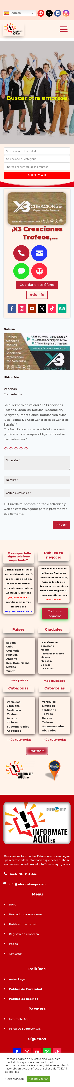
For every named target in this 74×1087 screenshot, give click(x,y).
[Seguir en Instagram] (22, 308)
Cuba (8, 646)
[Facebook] (57, 13)
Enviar (61, 525)
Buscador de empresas (25, 914)
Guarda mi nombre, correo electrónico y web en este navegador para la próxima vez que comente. (35, 508)
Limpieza (12, 706)
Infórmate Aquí (20, 1019)
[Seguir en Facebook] (12, 308)
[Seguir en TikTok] (52, 308)
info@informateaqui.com (18, 611)
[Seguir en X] (42, 308)
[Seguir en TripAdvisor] (62, 308)
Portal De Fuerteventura (25, 1028)
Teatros (10, 714)
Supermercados (16, 726)
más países (19, 680)
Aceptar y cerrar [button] (38, 1078)
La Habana (46, 668)
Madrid (44, 649)
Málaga (44, 657)
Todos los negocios (55, 614)
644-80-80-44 (23, 874)
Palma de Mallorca (51, 653)
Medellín (45, 660)
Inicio (12, 904)
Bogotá (44, 664)
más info (37, 295)
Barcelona (46, 645)
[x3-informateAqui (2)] (37, 369)
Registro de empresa (24, 934)
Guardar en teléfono (37, 285)
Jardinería (12, 710)
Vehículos (12, 701)
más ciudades (54, 681)
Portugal (11, 654)
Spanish (15, 13)
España (10, 642)
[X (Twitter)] (49, 13)
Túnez (9, 671)
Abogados (12, 730)
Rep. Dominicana (16, 662)
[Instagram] (66, 13)
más (11, 739)
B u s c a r (37, 175)
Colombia (12, 650)
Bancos (10, 718)
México (10, 667)
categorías (22, 739)
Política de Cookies (23, 999)
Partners (37, 751)
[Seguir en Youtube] (32, 308)
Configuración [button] (14, 1079)
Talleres (11, 722)
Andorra (11, 659)
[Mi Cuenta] (41, 13)
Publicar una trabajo (23, 924)
